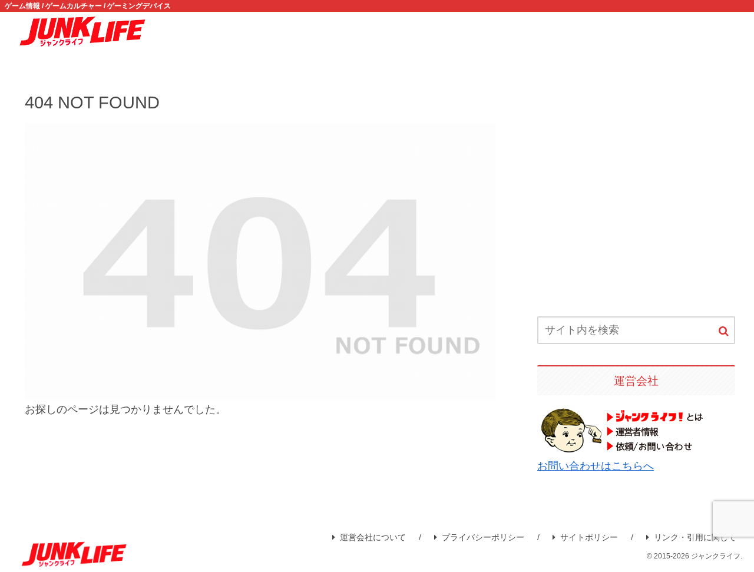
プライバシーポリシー (483, 537)
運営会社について (373, 537)
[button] (723, 331)
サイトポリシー (589, 537)
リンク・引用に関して (695, 537)
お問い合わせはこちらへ (595, 466)
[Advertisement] (636, 193)
